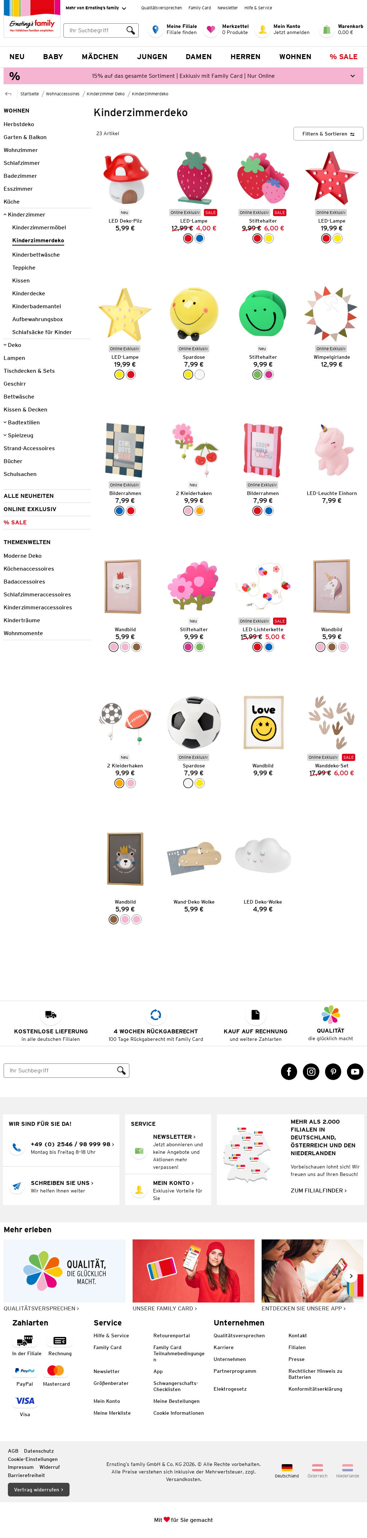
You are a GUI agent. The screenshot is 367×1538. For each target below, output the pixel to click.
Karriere (224, 1347)
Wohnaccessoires (63, 93)
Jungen (152, 56)
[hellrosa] (125, 647)
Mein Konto (107, 1401)
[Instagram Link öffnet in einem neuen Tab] (311, 1071)
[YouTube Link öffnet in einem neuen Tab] (355, 1071)
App (158, 1371)
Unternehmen (230, 1359)
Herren (245, 56)
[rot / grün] (188, 238)
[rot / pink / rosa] (257, 647)
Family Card (200, 7)
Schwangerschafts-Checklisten (175, 1386)
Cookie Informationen (178, 1413)
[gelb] (269, 238)
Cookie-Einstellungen (33, 1459)
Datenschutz (39, 1451)
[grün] (257, 375)
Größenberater (111, 1383)
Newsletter (228, 7)
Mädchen (100, 56)
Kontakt (298, 1335)
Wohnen (295, 56)
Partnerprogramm (235, 1371)
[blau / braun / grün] (269, 647)
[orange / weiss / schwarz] (200, 511)
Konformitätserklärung (315, 1389)
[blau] (200, 238)
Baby (53, 56)
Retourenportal (171, 1335)
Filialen (297, 1347)
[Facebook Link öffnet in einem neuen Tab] (289, 1071)
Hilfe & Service (258, 7)
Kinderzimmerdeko (150, 93)
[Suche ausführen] (130, 30)
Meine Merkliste (112, 1413)
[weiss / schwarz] (200, 375)
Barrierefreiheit (26, 1475)
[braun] (137, 647)
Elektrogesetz (230, 1389)
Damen (199, 56)
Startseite (29, 93)
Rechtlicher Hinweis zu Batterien (315, 1374)
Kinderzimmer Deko (106, 93)
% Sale (344, 56)
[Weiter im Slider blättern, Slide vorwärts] (351, 1276)
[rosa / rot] (188, 511)
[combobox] (93, 30)
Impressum (21, 1467)
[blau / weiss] (119, 511)
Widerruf (49, 1467)
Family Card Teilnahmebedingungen (179, 1353)
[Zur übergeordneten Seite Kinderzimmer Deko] (8, 93)
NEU (17, 56)
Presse (297, 1359)
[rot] (257, 238)
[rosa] (114, 647)
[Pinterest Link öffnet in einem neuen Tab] (333, 1071)
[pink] (269, 375)
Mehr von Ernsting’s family (92, 7)
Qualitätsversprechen (161, 7)
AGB (13, 1451)
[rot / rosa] (131, 511)
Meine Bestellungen (176, 1401)
